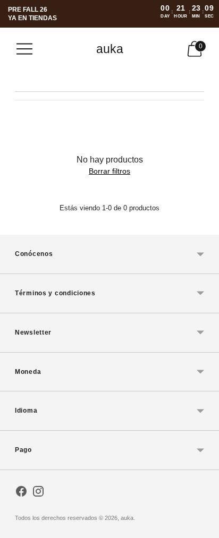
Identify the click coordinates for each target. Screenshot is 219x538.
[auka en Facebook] (21, 493)
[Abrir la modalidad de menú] (24, 49)
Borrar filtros (109, 171)
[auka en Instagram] (38, 493)
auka (127, 518)
